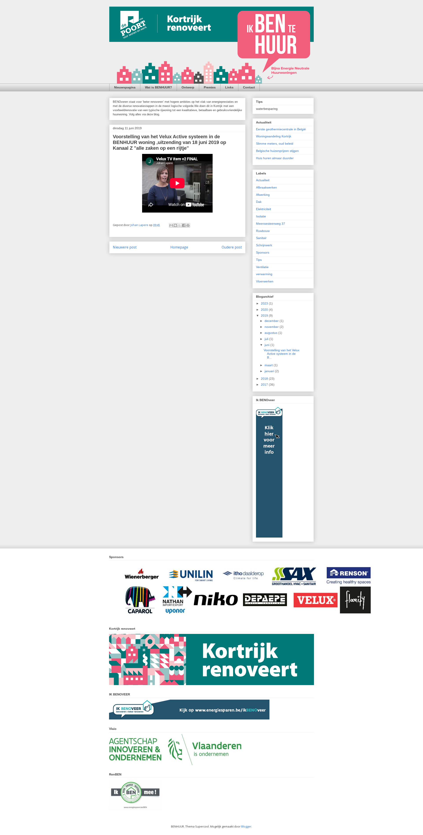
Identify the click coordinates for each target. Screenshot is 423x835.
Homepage (179, 247)
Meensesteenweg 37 (270, 223)
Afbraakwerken (266, 187)
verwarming (264, 274)
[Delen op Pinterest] (188, 225)
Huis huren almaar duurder (275, 158)
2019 (265, 315)
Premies (210, 87)
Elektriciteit (263, 209)
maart (269, 365)
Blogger (246, 826)
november (272, 327)
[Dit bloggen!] (175, 225)
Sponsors (262, 252)
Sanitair (261, 238)
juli (267, 339)
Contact (249, 87)
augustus (271, 332)
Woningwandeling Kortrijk (273, 136)
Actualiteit (262, 180)
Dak (259, 202)
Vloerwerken (264, 281)
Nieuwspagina (124, 87)
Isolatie (261, 216)
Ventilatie (262, 267)
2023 (265, 303)
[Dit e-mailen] (171, 225)
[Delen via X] (179, 225)
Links (229, 87)
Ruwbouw (263, 231)
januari (270, 371)
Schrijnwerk (264, 245)
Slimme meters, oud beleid (274, 143)
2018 (265, 378)
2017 (265, 384)
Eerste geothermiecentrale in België (281, 129)
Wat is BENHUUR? (158, 87)
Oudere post (232, 247)
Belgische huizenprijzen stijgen (277, 151)
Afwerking (263, 194)
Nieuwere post (125, 247)
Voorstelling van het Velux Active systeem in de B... (281, 353)
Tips (259, 260)
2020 (265, 309)
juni (267, 345)
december (272, 321)
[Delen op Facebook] (184, 225)
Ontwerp (188, 87)
